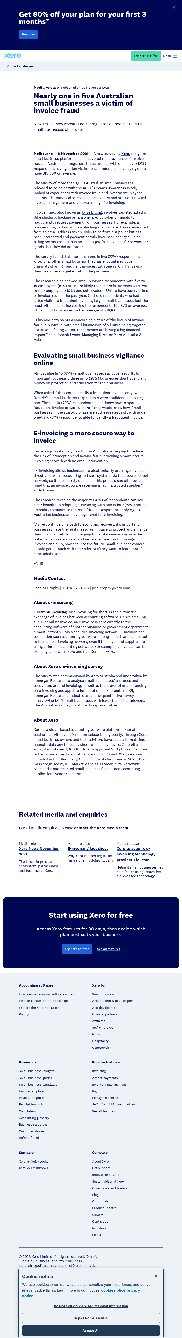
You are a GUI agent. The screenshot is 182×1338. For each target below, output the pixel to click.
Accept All (90, 1330)
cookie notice (113, 1290)
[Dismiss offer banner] (173, 7)
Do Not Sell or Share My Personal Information (91, 1305)
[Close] (156, 1276)
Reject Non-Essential (91, 1318)
